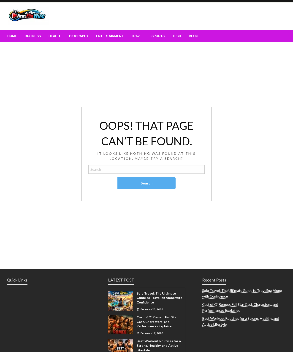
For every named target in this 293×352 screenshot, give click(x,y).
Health (55, 36)
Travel (137, 36)
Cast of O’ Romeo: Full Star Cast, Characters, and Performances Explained (157, 321)
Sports (158, 36)
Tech (176, 36)
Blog (193, 36)
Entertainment (109, 36)
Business (33, 36)
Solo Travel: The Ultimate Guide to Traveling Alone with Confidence (159, 297)
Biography (78, 36)
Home (12, 36)
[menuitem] (12, 36)
